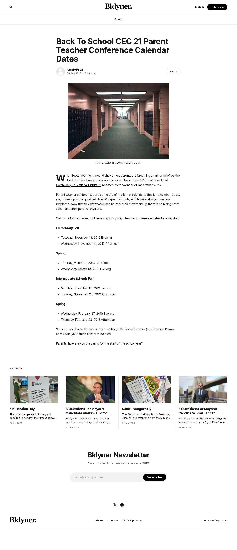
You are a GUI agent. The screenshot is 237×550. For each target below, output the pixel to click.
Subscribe (217, 7)
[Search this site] (11, 7)
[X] (115, 505)
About (118, 19)
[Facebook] (122, 505)
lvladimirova (75, 69)
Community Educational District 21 (78, 185)
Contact (113, 520)
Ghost (223, 520)
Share (173, 71)
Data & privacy (132, 520)
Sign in (199, 7)
